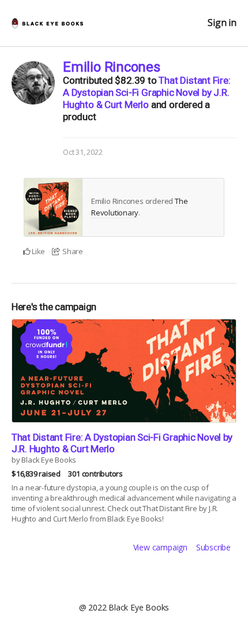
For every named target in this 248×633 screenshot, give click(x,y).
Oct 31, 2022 (82, 152)
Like (37, 251)
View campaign (160, 547)
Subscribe (213, 547)
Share (72, 251)
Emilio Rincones (111, 67)
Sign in (222, 22)
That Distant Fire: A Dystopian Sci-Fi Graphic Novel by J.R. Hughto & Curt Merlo (147, 92)
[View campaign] (124, 371)
